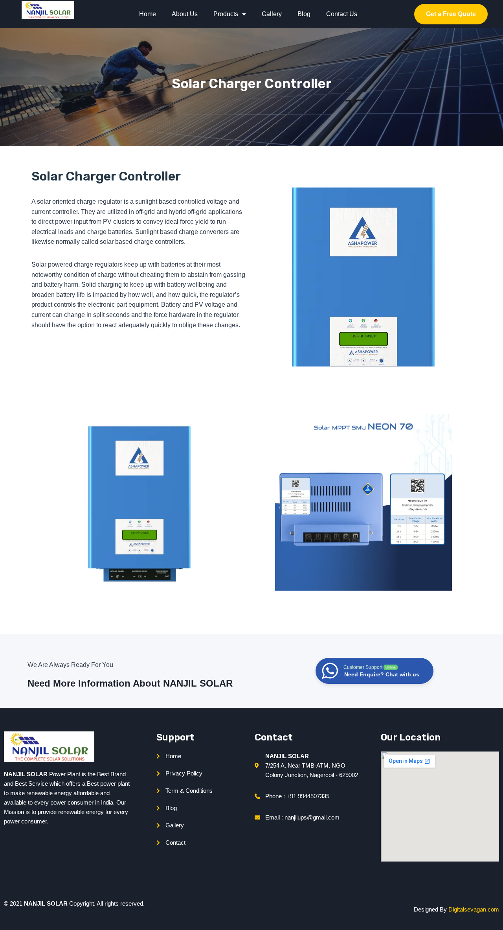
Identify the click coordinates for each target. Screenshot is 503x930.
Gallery (272, 14)
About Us (185, 14)
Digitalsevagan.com (473, 909)
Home (147, 14)
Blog (303, 14)
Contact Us (341, 14)
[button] (451, 14)
